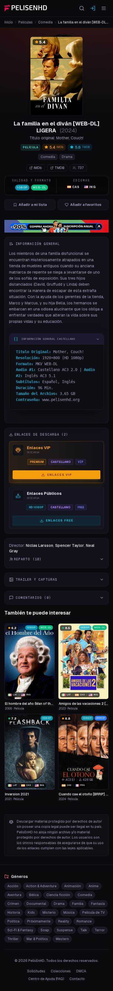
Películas (25, 22)
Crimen (13, 904)
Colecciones (61, 971)
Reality (63, 921)
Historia (13, 912)
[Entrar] (93, 8)
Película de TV (93, 912)
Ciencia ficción (58, 895)
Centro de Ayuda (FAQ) (46, 979)
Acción (12, 886)
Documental (36, 904)
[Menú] (104, 8)
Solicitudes (36, 971)
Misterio (49, 912)
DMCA (81, 971)
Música (69, 912)
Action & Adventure (41, 886)
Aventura (14, 895)
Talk (83, 930)
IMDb (38, 168)
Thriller (13, 939)
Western (62, 939)
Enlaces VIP (59, 474)
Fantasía (98, 904)
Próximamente (38, 921)
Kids (31, 912)
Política (13, 921)
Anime (93, 886)
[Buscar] (82, 8)
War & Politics (37, 939)
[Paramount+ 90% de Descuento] (56, 226)
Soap (45, 930)
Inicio (8, 22)
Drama (67, 157)
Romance (84, 921)
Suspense (65, 930)
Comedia (45, 22)
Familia (77, 904)
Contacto (77, 979)
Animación (72, 886)
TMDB (59, 168)
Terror (100, 930)
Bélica (34, 895)
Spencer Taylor (69, 545)
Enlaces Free (59, 520)
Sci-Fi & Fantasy (20, 930)
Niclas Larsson (39, 545)
